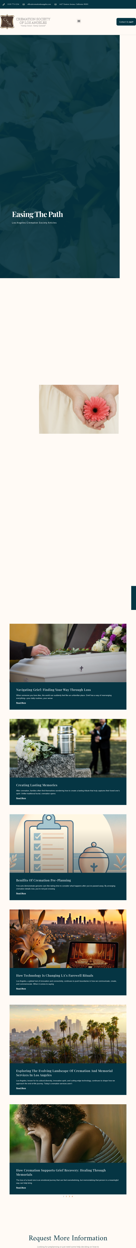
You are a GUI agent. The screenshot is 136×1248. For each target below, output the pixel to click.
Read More (21, 703)
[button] (79, 21)
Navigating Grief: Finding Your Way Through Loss (53, 690)
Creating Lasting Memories (36, 785)
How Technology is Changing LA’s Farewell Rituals (54, 975)
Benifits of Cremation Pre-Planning (43, 880)
